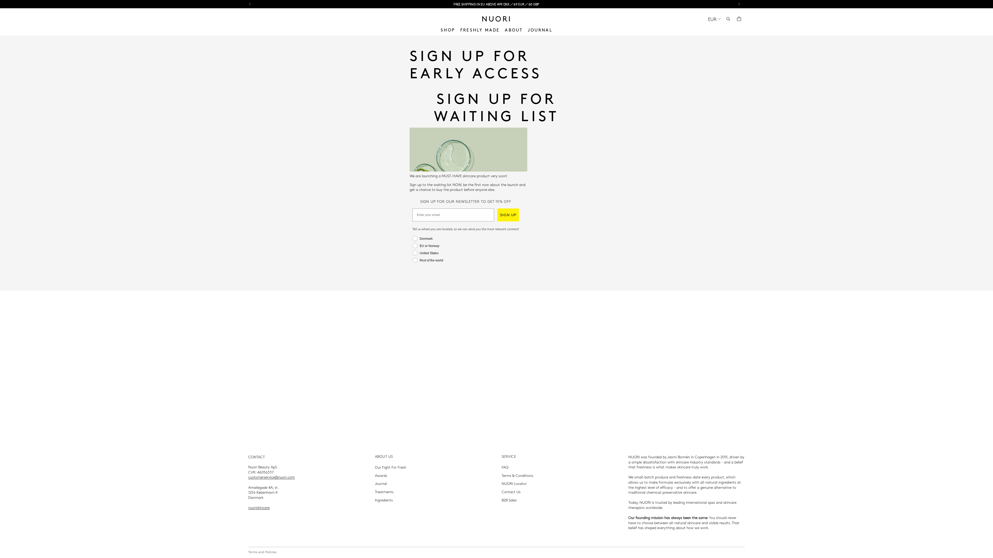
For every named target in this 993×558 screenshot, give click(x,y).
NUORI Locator (514, 483)
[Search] (728, 19)
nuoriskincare (259, 507)
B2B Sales (509, 500)
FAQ (505, 467)
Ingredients (384, 500)
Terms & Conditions (517, 475)
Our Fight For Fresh (390, 467)
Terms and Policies (262, 552)
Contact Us (511, 492)
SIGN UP (508, 215)
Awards (381, 475)
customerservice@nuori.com (271, 477)
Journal (381, 483)
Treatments (384, 492)
